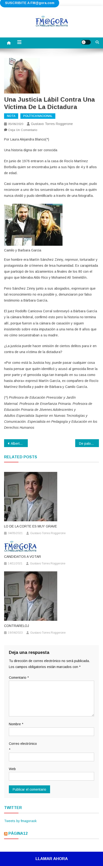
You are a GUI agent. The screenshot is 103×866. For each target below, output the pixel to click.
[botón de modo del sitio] (86, 42)
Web (12, 769)
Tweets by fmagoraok (20, 821)
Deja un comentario (22, 130)
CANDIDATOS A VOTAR (22, 556)
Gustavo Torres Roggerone (52, 124)
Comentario (19, 677)
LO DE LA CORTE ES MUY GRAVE (30, 526)
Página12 (18, 833)
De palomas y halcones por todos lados (89, 443)
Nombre (16, 724)
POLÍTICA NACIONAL (37, 116)
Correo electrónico (23, 746)
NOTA (11, 116)
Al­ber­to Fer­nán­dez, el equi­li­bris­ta (19, 443)
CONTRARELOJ (16, 626)
